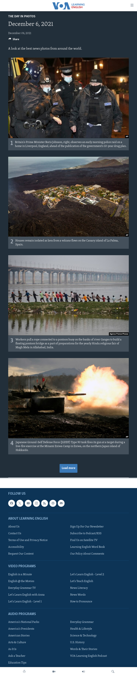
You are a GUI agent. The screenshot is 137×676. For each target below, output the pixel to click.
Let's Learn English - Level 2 (87, 574)
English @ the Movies (21, 581)
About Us (13, 526)
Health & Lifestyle (81, 628)
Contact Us (14, 533)
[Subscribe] (61, 503)
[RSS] (44, 503)
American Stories (19, 635)
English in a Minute (20, 574)
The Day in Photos (21, 16)
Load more (68, 468)
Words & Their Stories (83, 649)
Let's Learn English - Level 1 (25, 601)
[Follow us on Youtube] (28, 503)
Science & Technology (83, 635)
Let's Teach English (81, 581)
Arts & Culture (17, 642)
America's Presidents (21, 628)
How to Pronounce (81, 601)
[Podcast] (52, 503)
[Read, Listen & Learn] (24, 671)
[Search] (113, 671)
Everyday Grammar (82, 622)
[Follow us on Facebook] (11, 503)
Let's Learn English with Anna (26, 594)
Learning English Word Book (87, 547)
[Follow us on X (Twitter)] (19, 503)
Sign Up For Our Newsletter (87, 526)
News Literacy (79, 588)
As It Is (12, 649)
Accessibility (16, 547)
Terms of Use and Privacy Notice (28, 540)
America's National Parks (23, 622)
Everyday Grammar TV (22, 588)
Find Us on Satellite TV (84, 540)
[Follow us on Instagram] (36, 503)
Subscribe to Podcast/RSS (86, 533)
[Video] (54, 671)
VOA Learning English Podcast (88, 656)
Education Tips (17, 663)
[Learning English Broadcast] (83, 671)
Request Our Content (21, 553)
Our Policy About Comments (87, 553)
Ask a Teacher (16, 656)
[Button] (13, 40)
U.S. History (77, 642)
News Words (78, 594)
